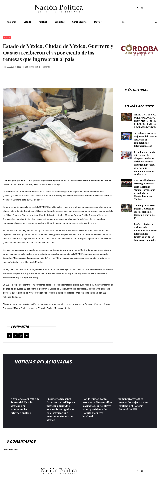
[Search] (156, 22)
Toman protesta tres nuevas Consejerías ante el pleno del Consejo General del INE (144, 212)
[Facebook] (137, 8)
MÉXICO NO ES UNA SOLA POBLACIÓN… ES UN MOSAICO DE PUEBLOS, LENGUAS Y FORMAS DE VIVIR (145, 121)
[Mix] (26, 335)
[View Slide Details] (139, 49)
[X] (142, 8)
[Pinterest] (20, 335)
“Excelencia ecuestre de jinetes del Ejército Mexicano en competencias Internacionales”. (145, 140)
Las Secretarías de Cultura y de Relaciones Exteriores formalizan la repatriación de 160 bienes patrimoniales (145, 232)
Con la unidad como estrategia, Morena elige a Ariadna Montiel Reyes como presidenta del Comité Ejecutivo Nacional (144, 190)
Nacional (7, 37)
